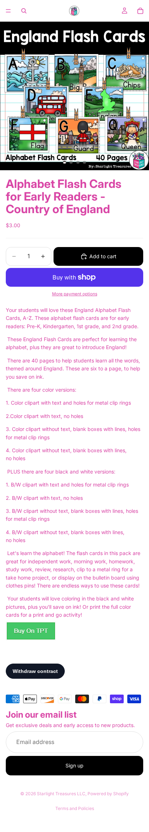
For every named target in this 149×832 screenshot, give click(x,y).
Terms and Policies (74, 808)
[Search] (24, 11)
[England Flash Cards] (31, 631)
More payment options (74, 293)
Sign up (74, 765)
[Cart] (140, 11)
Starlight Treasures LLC (61, 793)
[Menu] (8, 11)
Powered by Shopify (108, 793)
